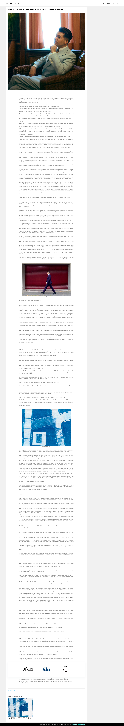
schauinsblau (13, 4)
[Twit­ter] (63, 669)
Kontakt (65, 666)
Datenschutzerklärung (81, 724)
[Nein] (122, 724)
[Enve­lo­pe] (66, 671)
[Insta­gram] (63, 671)
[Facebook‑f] (66, 669)
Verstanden (75, 724)
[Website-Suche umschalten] (117, 3)
